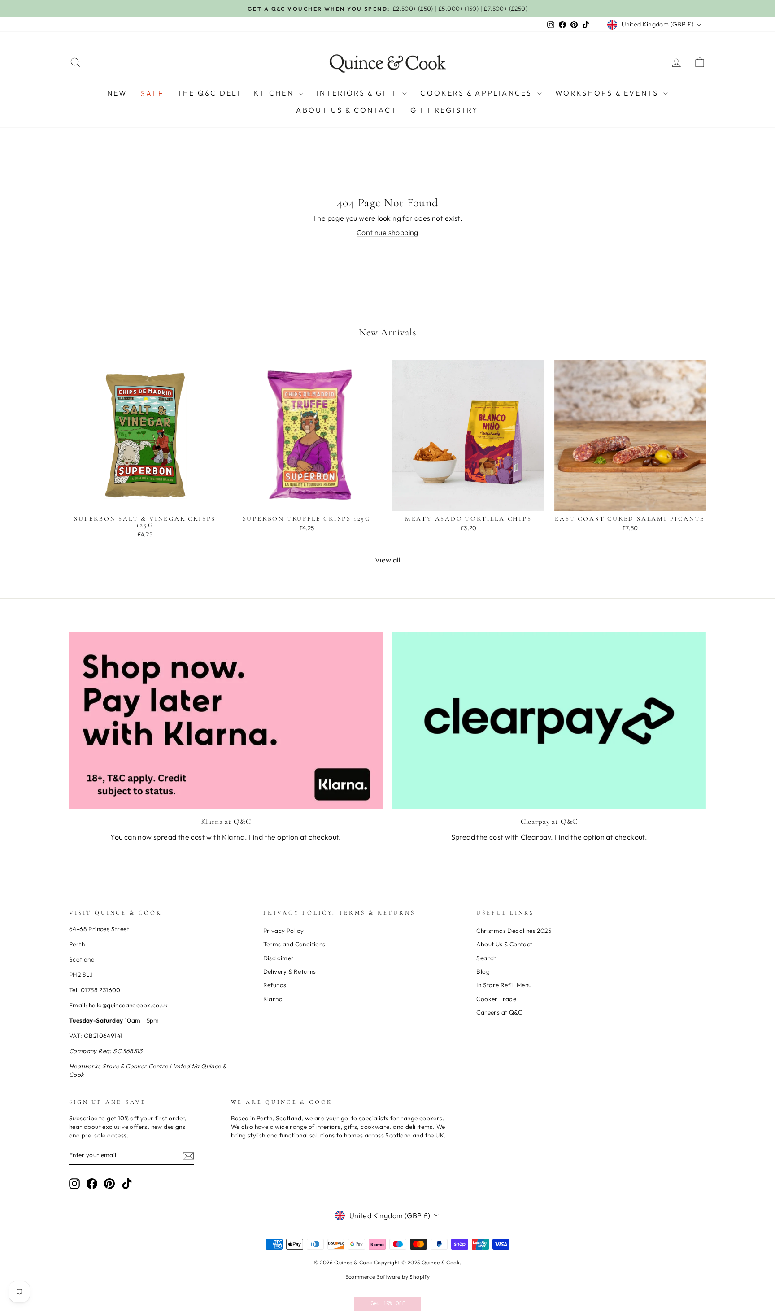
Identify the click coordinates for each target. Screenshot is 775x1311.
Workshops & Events (608, 92)
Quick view (145, 501)
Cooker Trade (496, 999)
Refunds (275, 985)
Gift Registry (444, 109)
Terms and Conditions (294, 944)
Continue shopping (387, 232)
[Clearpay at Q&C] (549, 720)
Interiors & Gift (358, 92)
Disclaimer (278, 958)
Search (486, 958)
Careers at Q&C (499, 1012)
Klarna (273, 999)
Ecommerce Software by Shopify (387, 1276)
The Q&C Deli (208, 92)
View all (387, 559)
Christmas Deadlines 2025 (513, 931)
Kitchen (275, 92)
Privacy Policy (283, 931)
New (117, 92)
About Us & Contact (346, 109)
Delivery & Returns (289, 971)
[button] (387, 1304)
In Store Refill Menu (503, 985)
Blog (483, 971)
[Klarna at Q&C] (226, 720)
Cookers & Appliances (477, 92)
